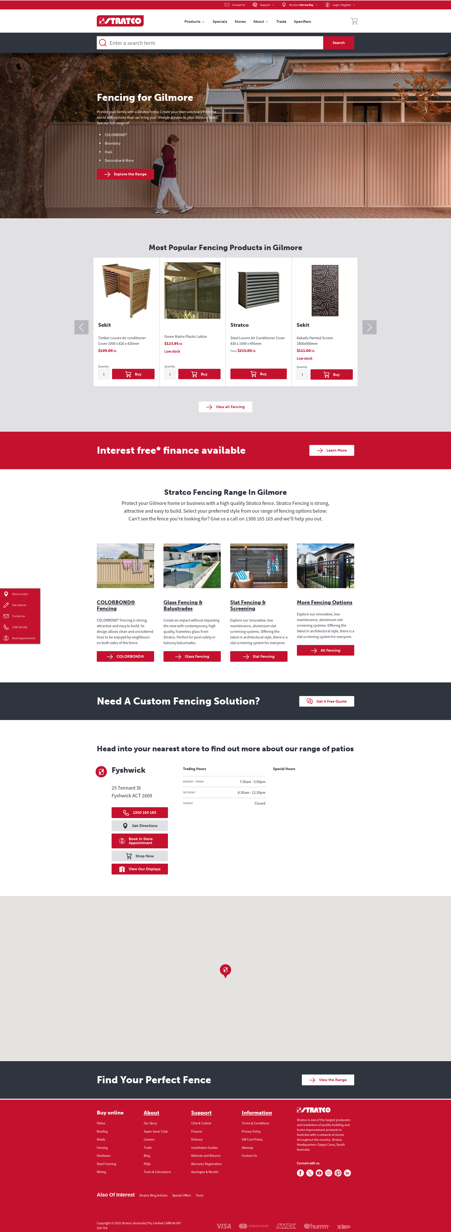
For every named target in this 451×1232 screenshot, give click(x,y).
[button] (225, 971)
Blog (147, 1155)
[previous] (81, 327)
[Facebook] (300, 1173)
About (151, 1112)
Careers (149, 1139)
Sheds (101, 1139)
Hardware (103, 1155)
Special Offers (181, 1195)
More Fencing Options (324, 602)
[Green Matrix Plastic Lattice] (192, 294)
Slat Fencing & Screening (248, 605)
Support (201, 1112)
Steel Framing (106, 1164)
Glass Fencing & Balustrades (182, 605)
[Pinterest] (338, 1173)
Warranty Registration (206, 1164)
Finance (196, 1131)
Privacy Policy (251, 1131)
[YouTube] (319, 1173)
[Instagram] (328, 1173)
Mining (101, 1172)
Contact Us (249, 1155)
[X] (309, 1173)
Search (339, 42)
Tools (199, 1195)
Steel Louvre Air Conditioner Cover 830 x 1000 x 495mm (257, 340)
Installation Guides (204, 1147)
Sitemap (247, 1147)
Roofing (102, 1131)
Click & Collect (201, 1123)
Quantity (103, 366)
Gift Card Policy (252, 1139)
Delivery (197, 1139)
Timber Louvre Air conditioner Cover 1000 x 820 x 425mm (122, 340)
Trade (148, 1147)
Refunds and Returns (206, 1155)
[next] (369, 327)
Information (257, 1112)
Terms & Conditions (255, 1123)
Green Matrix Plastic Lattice (185, 336)
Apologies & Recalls (204, 1172)
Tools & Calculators (157, 1172)
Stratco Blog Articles (153, 1195)
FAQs (147, 1164)
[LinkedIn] (347, 1173)
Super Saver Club (156, 1131)
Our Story (150, 1123)
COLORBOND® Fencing (116, 605)
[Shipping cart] (354, 22)
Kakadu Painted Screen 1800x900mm (315, 340)
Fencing (102, 1147)
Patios (101, 1123)
